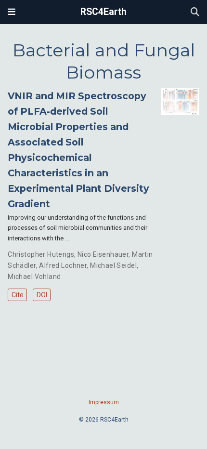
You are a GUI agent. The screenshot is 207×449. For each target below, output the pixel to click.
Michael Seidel (113, 265)
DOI (42, 295)
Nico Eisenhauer (103, 254)
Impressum (104, 402)
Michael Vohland (34, 276)
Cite (18, 295)
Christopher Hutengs (41, 254)
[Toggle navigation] (11, 12)
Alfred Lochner (63, 265)
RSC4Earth (103, 11)
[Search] (195, 12)
